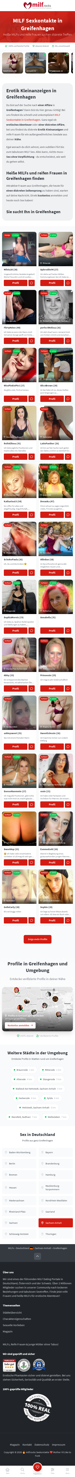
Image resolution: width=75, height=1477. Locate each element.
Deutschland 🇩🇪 (24, 1248)
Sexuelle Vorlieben (14, 1325)
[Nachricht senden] (31, 283)
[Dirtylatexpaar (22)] (55, 999)
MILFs (11, 1248)
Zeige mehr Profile (37, 939)
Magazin (8, 1331)
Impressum (58, 1444)
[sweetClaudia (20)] (48, 994)
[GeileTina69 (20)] (16, 990)
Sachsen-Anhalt (43, 1248)
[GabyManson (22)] (44, 1005)
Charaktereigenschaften (17, 1319)
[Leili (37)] (19, 1007)
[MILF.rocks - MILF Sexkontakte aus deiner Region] (37, 5)
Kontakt (27, 1444)
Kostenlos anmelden (18, 1025)
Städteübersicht (12, 1312)
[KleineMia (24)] (26, 1001)
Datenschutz (42, 1444)
